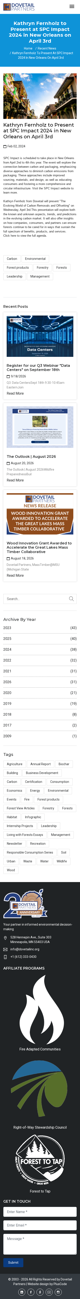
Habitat (12, 817)
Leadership (14, 276)
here (14, 235)
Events (11, 799)
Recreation (38, 843)
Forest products (18, 267)
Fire (27, 799)
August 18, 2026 (22, 558)
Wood (11, 870)
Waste (27, 861)
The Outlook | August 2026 (31, 457)
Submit (13, 1262)
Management (40, 276)
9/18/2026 (18, 376)
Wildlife (62, 861)
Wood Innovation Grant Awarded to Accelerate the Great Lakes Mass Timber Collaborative (39, 547)
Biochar (64, 764)
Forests (61, 267)
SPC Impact (52, 188)
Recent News (47, 48)
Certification (33, 782)
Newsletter (14, 843)
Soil (63, 852)
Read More (15, 393)
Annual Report (40, 764)
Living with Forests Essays (25, 835)
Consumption (59, 782)
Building (12, 773)
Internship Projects (20, 826)
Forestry (42, 267)
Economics (14, 790)
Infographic (33, 817)
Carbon (12, 259)
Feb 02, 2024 (16, 146)
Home (28, 48)
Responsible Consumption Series (30, 852)
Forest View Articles (21, 808)
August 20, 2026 (22, 463)
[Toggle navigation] (72, 6)
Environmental (35, 259)
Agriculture (14, 764)
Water (44, 861)
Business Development (42, 773)
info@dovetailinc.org (24, 949)
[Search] (71, 599)
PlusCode (60, 1284)
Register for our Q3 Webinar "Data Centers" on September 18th (38, 367)
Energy (35, 790)
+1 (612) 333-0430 (23, 957)
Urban (11, 861)
